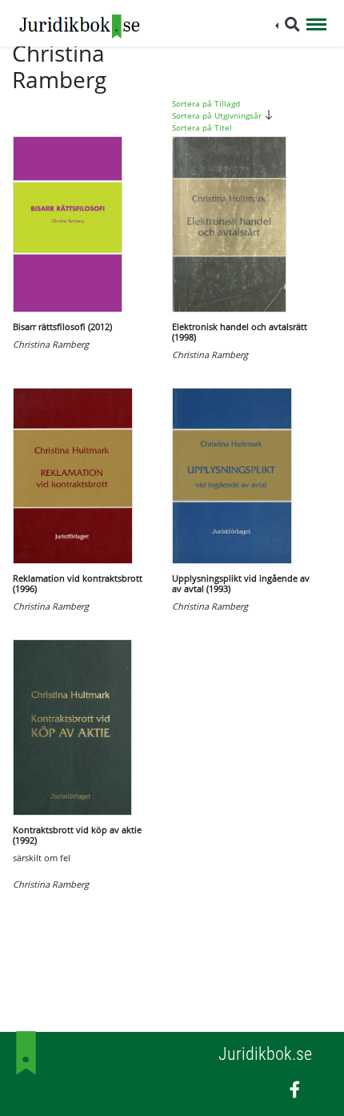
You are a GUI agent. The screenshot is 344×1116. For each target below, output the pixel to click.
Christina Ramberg (51, 344)
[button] (287, 24)
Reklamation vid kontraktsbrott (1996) (77, 583)
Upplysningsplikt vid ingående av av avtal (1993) (241, 583)
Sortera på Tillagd (206, 103)
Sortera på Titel (202, 127)
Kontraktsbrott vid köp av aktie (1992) (77, 835)
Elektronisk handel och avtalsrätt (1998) (239, 331)
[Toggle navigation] (316, 25)
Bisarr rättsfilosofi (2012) (62, 326)
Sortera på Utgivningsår (218, 115)
